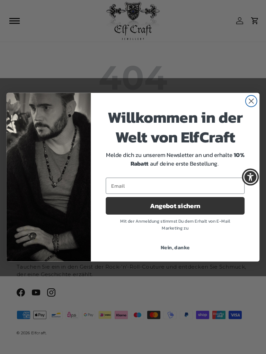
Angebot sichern (175, 206)
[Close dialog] (251, 101)
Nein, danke (175, 247)
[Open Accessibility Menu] (250, 177)
